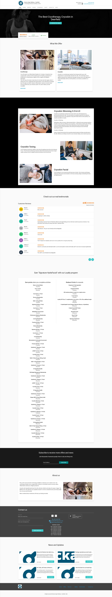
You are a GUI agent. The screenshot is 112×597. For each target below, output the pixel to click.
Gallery (34, 7)
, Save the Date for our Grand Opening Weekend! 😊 (88, 567)
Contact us (55, 23)
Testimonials (40, 7)
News (56, 7)
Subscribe (63, 462)
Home (20, 7)
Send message (37, 530)
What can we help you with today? (24, 520)
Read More (50, 561)
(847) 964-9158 (91, 2)
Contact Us (51, 7)
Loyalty (45, 7)
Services (29, 7)
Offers (24, 7)
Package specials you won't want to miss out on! (87, 552)
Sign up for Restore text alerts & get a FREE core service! (51, 552)
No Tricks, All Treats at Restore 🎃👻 (46, 567)
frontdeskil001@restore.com (88, 3)
